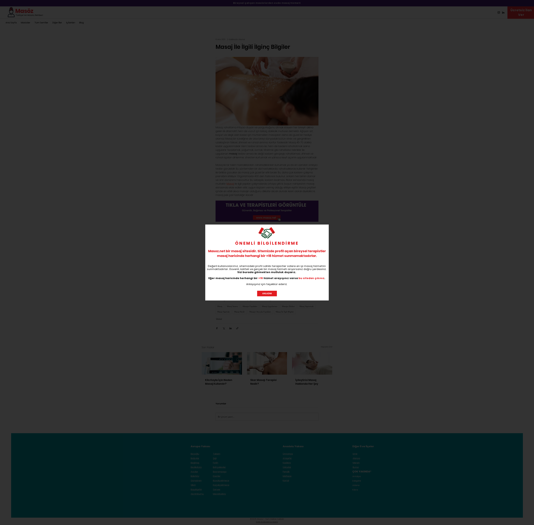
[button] (267, 293)
